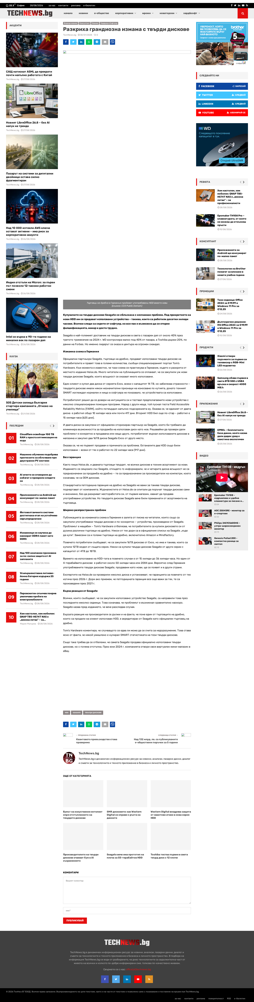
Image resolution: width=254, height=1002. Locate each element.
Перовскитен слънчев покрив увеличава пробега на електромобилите (38, 596)
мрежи (146, 13)
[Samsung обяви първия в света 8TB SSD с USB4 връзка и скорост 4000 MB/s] (205, 383)
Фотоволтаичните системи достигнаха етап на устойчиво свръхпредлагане (38, 515)
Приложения (209, 403)
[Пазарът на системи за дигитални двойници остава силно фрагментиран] (32, 152)
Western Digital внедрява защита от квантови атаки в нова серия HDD (171, 814)
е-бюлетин (89, 5)
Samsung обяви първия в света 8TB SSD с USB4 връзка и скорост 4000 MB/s (232, 383)
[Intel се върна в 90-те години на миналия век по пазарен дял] (32, 315)
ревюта (205, 182)
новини (83, 13)
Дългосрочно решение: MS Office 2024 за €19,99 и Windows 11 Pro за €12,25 (232, 326)
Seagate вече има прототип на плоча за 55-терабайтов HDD (125, 856)
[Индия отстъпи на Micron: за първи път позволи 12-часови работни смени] (32, 260)
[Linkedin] (127, 979)
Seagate (77, 713)
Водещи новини (70, 23)
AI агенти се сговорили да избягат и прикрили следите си (37, 477)
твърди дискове (93, 713)
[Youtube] (138, 979)
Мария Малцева (28, 624)
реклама (75, 5)
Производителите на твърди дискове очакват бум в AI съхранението (80, 857)
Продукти (206, 347)
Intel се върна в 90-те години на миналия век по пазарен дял (28, 338)
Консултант (84, 23)
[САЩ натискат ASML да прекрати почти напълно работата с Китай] (32, 50)
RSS (229, 998)
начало (68, 13)
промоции (207, 291)
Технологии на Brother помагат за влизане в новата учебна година (231, 271)
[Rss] (149, 979)
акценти (16, 25)
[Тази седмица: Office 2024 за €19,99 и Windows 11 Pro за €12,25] (205, 304)
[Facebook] (105, 979)
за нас (52, 5)
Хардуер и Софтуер (109, 23)
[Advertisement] (127, 680)
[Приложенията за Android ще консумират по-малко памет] (205, 255)
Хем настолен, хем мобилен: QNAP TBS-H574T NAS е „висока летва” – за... (37, 616)
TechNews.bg (69, 35)
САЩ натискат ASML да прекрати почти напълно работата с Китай (29, 73)
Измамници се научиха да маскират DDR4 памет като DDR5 (36, 535)
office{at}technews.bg (138, 969)
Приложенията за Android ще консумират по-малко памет (38, 496)
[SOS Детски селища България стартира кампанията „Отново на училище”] (32, 381)
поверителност (216, 998)
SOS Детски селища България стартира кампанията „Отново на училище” (29, 406)
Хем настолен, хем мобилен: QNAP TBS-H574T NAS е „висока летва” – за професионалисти (230, 197)
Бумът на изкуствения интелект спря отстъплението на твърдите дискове (82, 814)
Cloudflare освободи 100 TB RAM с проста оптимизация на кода (38, 437)
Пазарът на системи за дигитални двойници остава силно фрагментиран (29, 177)
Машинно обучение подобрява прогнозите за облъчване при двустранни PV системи (39, 457)
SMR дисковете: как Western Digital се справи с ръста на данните (124, 814)
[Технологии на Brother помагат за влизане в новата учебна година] (205, 273)
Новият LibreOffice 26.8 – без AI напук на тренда (28, 124)
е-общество (101, 13)
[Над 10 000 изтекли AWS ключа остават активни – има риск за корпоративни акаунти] (32, 206)
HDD (66, 713)
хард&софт (190, 13)
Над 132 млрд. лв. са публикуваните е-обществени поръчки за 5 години (156, 741)
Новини (95, 23)
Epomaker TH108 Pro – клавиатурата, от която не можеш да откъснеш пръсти (231, 220)
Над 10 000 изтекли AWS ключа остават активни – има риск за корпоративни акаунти (28, 231)
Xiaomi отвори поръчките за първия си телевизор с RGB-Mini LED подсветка (232, 361)
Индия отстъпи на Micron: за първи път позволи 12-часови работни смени (30, 286)
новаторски (167, 13)
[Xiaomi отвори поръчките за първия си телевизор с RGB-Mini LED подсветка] (205, 361)
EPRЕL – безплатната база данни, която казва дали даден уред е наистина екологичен (232, 435)
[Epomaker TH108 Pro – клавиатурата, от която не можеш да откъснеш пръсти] (205, 220)
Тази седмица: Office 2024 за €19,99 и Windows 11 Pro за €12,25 (230, 304)
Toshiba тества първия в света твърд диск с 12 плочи (169, 856)
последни (16, 425)
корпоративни (124, 13)
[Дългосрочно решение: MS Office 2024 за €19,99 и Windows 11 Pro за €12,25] (205, 326)
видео (204, 455)
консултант (208, 241)
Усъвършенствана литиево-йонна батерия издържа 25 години (37, 576)
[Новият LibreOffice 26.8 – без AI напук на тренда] (32, 101)
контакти (63, 5)
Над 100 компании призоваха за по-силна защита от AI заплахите (38, 556)
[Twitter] (116, 979)
